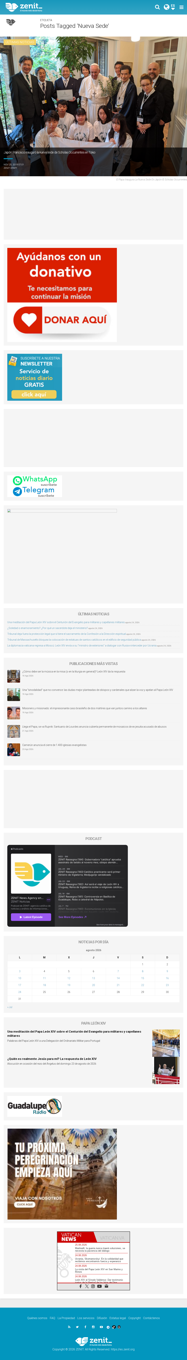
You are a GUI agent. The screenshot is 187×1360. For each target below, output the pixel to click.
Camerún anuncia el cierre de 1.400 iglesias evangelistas (54, 745)
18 (44, 985)
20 (93, 985)
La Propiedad (66, 1318)
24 (19, 992)
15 (142, 978)
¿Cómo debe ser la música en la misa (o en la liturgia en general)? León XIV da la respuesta (73, 671)
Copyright (134, 1318)
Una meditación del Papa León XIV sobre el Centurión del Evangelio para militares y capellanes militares (66, 622)
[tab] (75, 1237)
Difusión (102, 1318)
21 (118, 985)
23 (167, 985)
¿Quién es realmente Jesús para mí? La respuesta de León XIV (52, 1059)
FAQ (52, 1318)
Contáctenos (151, 1318)
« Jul (9, 1007)
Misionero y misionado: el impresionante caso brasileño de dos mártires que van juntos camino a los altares (84, 708)
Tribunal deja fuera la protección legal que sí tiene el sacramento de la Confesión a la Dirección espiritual (66, 633)
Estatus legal (118, 1318)
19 (68, 985)
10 (19, 978)
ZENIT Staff (10, 168)
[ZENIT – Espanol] (52, 7)
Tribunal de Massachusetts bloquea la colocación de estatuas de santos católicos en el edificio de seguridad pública (74, 639)
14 (118, 978)
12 (68, 978)
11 (44, 978)
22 (142, 985)
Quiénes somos (37, 1318)
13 (93, 978)
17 (19, 985)
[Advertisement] (93, 214)
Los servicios (85, 1318)
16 (167, 978)
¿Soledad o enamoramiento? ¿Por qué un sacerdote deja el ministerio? (47, 628)
